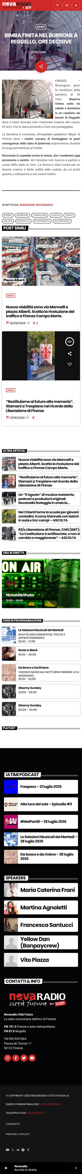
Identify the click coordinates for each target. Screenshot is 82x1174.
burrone (22, 215)
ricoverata (42, 221)
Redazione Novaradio (36, 205)
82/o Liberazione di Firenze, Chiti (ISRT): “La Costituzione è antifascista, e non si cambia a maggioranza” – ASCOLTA (49, 533)
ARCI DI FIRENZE (50, 1104)
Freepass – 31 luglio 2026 (41, 786)
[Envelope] (32, 1058)
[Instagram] (7, 1058)
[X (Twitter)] (12, 1150)
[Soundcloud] (18, 1150)
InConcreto (35, 1113)
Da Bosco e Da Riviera (33, 668)
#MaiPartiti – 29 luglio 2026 (43, 821)
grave (69, 215)
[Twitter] (23, 1058)
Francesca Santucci (46, 925)
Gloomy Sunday (29, 688)
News (41, 27)
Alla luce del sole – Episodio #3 (46, 804)
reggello (23, 221)
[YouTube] (7, 1150)
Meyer (8, 221)
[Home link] (17, 5)
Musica (11, 583)
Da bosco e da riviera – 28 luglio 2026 (46, 856)
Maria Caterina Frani (47, 890)
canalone (40, 215)
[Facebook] (28, 1150)
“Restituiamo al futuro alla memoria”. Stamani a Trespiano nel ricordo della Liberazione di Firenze (40, 406)
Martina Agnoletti (43, 907)
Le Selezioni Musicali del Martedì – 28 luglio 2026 (48, 839)
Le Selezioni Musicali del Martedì (40, 630)
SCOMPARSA (62, 221)
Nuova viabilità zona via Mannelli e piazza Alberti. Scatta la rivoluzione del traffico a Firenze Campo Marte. (40, 311)
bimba (8, 215)
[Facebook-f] (15, 1058)
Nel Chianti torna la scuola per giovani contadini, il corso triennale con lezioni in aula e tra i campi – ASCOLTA (48, 516)
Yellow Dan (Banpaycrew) (39, 942)
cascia (55, 215)
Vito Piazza (34, 960)
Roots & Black (28, 650)
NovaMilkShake (20, 595)
